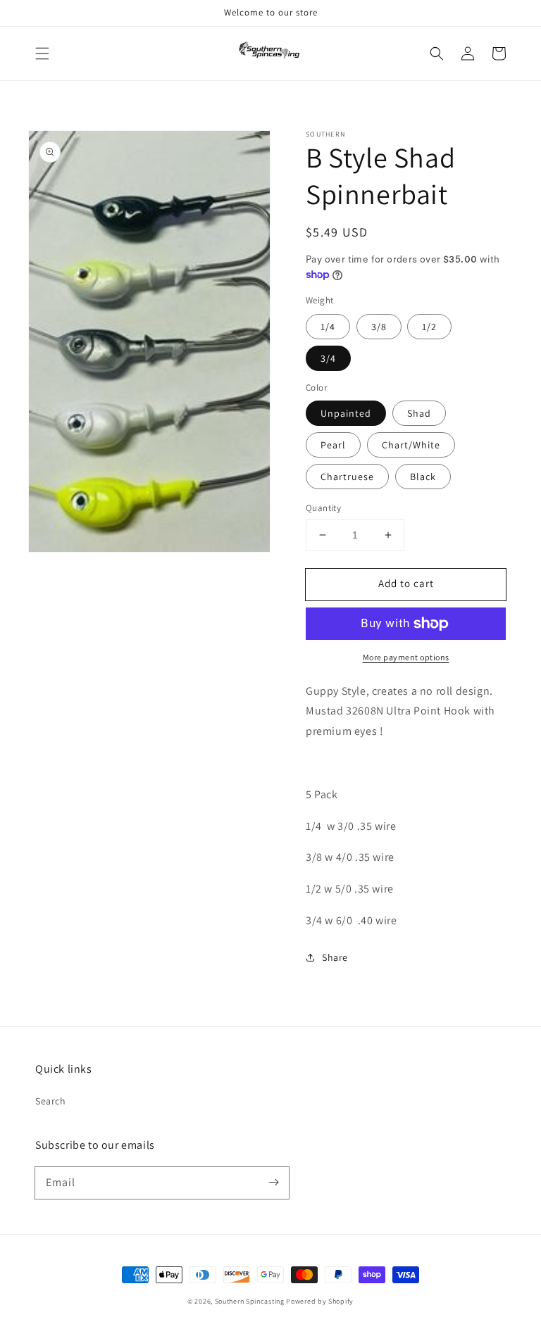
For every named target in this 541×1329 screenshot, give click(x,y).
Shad (419, 413)
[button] (42, 53)
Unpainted (346, 413)
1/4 (328, 326)
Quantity (323, 508)
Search (50, 1101)
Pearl (333, 445)
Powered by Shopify (320, 1301)
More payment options (406, 657)
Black (423, 476)
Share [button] (335, 957)
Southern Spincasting (250, 1301)
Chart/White (411, 445)
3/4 (328, 358)
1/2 (429, 326)
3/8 (379, 326)
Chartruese (347, 476)
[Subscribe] (273, 1182)
